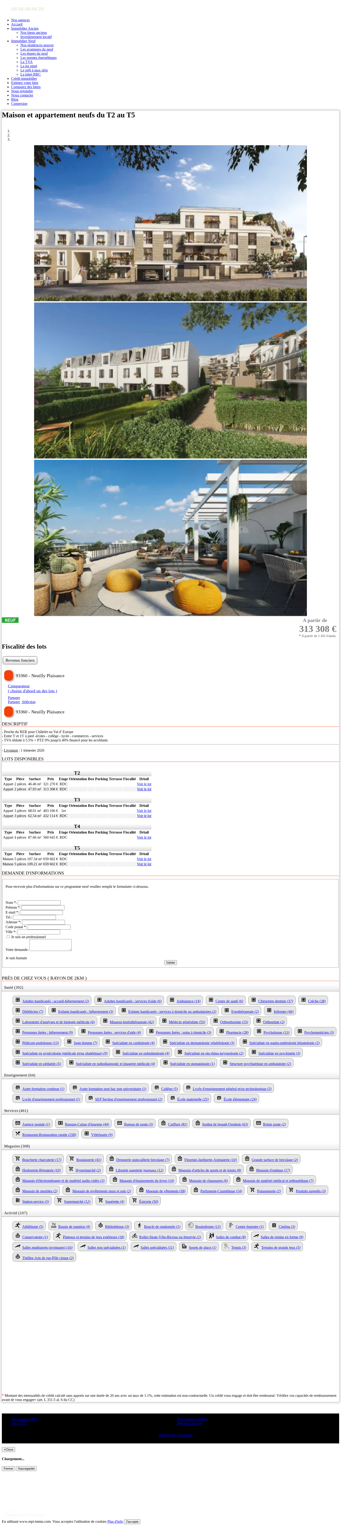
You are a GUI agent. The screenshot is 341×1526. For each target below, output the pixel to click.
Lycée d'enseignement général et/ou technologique (232, 1089)
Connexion (19, 104)
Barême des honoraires (175, 1435)
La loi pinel (28, 66)
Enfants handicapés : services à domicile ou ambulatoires (172, 1012)
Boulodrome (208, 1227)
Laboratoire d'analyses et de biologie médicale (58, 1022)
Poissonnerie (269, 1191)
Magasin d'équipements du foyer (146, 1181)
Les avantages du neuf (36, 49)
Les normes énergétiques (38, 58)
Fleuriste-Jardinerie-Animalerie (210, 1160)
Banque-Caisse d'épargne (87, 1124)
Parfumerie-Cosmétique (221, 1191)
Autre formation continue (43, 1089)
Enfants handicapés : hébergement (85, 1012)
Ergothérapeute (245, 1012)
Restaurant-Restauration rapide (49, 1135)
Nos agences (20, 20)
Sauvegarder (26, 1468)
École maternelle (193, 1099)
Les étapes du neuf (34, 53)
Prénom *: (14, 907)
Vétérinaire (102, 1135)
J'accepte (132, 1521)
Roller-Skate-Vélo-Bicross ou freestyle (170, 1237)
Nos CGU (19, 1423)
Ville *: (11, 932)
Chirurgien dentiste (275, 1001)
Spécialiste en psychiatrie (279, 1053)
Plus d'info (115, 1521)
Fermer (8, 1468)
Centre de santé (229, 1001)
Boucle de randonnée (162, 1227)
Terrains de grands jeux (280, 1247)
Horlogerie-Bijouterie (41, 1170)
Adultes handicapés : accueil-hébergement (55, 1001)
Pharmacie (237, 1032)
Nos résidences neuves (37, 45)
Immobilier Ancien (25, 28)
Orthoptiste (273, 1022)
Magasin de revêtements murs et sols (101, 1191)
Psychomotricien (319, 1032)
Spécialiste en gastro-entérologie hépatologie (284, 1043)
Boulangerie (88, 1160)
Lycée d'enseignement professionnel (51, 1099)
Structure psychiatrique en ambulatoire (260, 1064)
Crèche (316, 1001)
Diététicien (32, 1012)
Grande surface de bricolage (275, 1160)
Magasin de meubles (39, 1191)
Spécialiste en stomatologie (192, 1064)
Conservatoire (35, 1237)
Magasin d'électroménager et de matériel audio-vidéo (63, 1181)
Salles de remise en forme (282, 1237)
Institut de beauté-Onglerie (225, 1124)
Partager (14, 698)
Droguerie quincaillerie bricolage (142, 1160)
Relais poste (274, 1124)
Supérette (114, 1202)
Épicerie (148, 1202)
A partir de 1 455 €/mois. (317, 636)
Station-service (35, 1202)
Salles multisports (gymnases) (47, 1247)
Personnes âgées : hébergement (47, 1032)
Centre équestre (250, 1227)
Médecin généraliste (187, 1022)
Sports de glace (202, 1247)
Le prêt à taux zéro (34, 70)
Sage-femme (85, 1043)
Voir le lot (144, 784)
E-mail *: (13, 912)
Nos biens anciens (33, 33)
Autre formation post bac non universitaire (112, 1089)
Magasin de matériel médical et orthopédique (278, 1181)
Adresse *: (14, 922)
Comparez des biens (26, 87)
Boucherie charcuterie (41, 1160)
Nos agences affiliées (192, 1419)
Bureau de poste (138, 1124)
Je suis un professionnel (28, 937)
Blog (14, 99)
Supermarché (77, 1202)
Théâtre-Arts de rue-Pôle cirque (48, 1258)
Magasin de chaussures (208, 1181)
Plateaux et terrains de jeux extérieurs (93, 1237)
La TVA (26, 62)
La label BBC (30, 74)
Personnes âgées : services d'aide (114, 1032)
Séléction (28, 702)
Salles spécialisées (157, 1247)
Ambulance (188, 1001)
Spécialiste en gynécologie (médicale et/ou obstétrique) (64, 1053)
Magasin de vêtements (165, 1191)
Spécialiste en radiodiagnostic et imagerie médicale (115, 1064)
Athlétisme (32, 1227)
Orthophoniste (234, 1022)
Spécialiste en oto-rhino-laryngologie (213, 1053)
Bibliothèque (117, 1227)
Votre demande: (17, 950)
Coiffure (177, 1124)
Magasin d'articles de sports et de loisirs (209, 1170)
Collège (169, 1089)
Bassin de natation (74, 1227)
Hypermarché (88, 1170)
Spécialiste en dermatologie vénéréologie (202, 1043)
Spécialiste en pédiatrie (41, 1064)
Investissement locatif (36, 37)
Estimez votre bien (24, 83)
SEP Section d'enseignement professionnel (128, 1099)
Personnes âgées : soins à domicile (183, 1032)
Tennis (238, 1247)
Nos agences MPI (24, 1419)
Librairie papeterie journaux (139, 1170)
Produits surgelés (311, 1191)
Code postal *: (17, 927)
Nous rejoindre (22, 91)
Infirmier (283, 1012)
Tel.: (9, 917)
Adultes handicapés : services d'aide (132, 1001)
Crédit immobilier (24, 78)
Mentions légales (189, 1423)
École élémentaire (240, 1099)
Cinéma (287, 1227)
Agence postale (36, 1124)
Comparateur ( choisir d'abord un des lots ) (32, 688)
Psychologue (276, 1032)
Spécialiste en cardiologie (133, 1043)
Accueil (17, 24)
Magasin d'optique (273, 1170)
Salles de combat (231, 1237)
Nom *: (12, 903)
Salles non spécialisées (106, 1247)
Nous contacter (22, 95)
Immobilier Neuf (23, 41)
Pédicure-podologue (40, 1043)
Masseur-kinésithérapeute (132, 1022)
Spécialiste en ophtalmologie (145, 1053)
